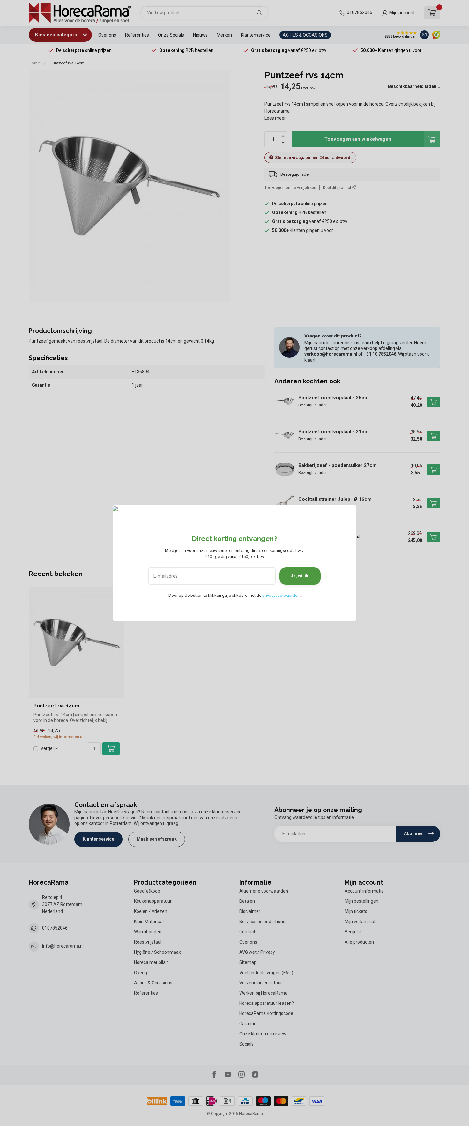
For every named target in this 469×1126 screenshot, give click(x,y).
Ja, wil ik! (300, 576)
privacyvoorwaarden (281, 595)
